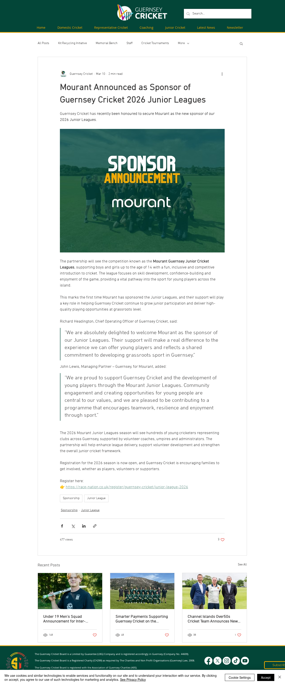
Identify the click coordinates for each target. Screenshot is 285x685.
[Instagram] (227, 661)
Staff (129, 43)
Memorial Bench (107, 43)
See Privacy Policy (133, 679)
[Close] (279, 677)
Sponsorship (71, 498)
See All (242, 565)
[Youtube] (245, 661)
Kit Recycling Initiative (72, 43)
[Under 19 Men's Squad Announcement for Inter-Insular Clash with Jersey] (70, 591)
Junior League (96, 498)
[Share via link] (95, 526)
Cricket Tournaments (155, 43)
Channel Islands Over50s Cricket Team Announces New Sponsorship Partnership (213, 619)
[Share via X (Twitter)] (73, 526)
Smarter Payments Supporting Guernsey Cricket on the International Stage (142, 619)
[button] (241, 43)
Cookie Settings (240, 677)
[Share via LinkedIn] (84, 526)
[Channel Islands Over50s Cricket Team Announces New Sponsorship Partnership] (214, 591)
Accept (266, 677)
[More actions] (222, 74)
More (181, 43)
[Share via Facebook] (62, 526)
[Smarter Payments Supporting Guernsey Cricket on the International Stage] (142, 591)
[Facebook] (208, 661)
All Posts (43, 43)
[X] (218, 661)
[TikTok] (236, 661)
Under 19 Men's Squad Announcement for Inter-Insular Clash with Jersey (64, 619)
